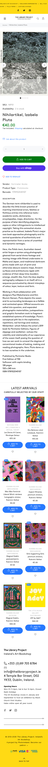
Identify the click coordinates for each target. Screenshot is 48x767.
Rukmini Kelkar (35, 425)
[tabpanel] (24, 63)
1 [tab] (20, 98)
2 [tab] (22, 98)
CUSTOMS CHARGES (24, 6)
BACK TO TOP (24, 761)
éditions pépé (12, 425)
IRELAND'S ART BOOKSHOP (9, 3)
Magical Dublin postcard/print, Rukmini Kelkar (12, 559)
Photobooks (22, 188)
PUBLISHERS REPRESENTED (28, 3)
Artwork (35, 427)
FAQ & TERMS (11, 6)
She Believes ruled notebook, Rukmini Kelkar (35, 433)
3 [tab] (24, 98)
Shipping (18, 128)
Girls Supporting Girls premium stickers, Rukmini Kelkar (35, 556)
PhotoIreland (23, 742)
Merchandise (12, 489)
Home (5, 25)
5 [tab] (27, 98)
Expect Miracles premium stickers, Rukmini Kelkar (35, 494)
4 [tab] (25, 98)
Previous (3, 65)
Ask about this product (16, 139)
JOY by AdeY (35, 618)
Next (44, 65)
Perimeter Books (19, 184)
